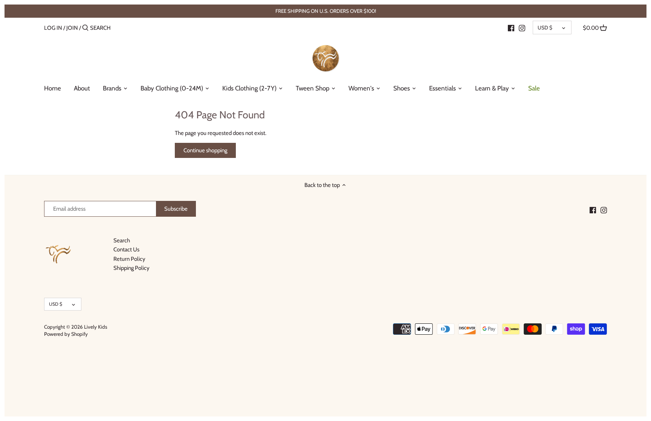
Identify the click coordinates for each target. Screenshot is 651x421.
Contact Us (126, 249)
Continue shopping (205, 150)
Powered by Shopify (66, 334)
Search (121, 240)
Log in (53, 27)
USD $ (545, 27)
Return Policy (129, 259)
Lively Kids (95, 327)
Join (72, 27)
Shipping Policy (131, 268)
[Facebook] (511, 27)
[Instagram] (522, 27)
